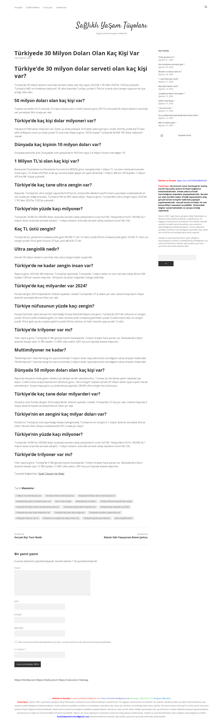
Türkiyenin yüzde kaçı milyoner (97, 518)
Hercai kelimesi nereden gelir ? (171, 64)
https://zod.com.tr (68, 680)
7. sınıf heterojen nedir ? (168, 79)
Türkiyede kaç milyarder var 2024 (114, 507)
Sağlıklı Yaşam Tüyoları (111, 25)
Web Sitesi (18, 628)
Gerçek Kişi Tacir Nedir (28, 537)
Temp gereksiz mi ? (166, 57)
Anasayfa (18, 7)
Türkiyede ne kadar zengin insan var (104, 512)
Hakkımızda (61, 7)
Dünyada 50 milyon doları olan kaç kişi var (97, 495)
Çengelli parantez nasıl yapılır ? (171, 93)
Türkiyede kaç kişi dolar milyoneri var (80, 507)
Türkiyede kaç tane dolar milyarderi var (33, 512)
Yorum (17, 568)
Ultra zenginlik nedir (123, 518)
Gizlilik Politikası (32, 7)
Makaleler (28, 488)
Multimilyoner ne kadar (86, 501)
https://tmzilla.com (24, 680)
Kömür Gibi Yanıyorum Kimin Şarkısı (126, 537)
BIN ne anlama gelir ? (167, 122)
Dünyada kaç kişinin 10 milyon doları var (33, 501)
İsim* (16, 601)
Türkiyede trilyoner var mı (27, 518)
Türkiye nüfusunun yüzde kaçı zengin (116, 501)
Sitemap (83, 680)
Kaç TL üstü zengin (63, 501)
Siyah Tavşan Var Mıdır (51, 473)
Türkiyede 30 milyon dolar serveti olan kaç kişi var (37, 507)
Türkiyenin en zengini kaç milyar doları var (61, 518)
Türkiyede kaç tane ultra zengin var (69, 512)
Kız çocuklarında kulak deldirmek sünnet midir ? (178, 115)
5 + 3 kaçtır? (20, 649)
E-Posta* (18, 614)
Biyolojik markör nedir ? (168, 86)
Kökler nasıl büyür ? (166, 101)
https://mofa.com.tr (47, 680)
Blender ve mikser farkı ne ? (170, 71)
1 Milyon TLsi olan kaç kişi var (28, 495)
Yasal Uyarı (48, 7)
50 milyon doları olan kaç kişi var (60, 495)
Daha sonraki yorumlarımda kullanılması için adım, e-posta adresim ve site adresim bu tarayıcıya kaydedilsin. (65, 642)
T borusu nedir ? (165, 108)
